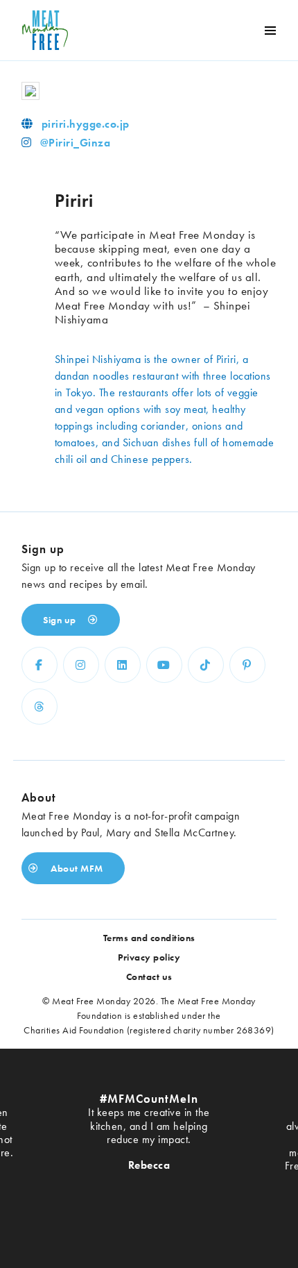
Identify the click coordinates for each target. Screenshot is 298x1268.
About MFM (76, 868)
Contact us (149, 976)
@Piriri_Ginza (75, 142)
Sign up (60, 620)
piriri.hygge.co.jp (86, 124)
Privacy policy (149, 957)
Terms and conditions (149, 937)
